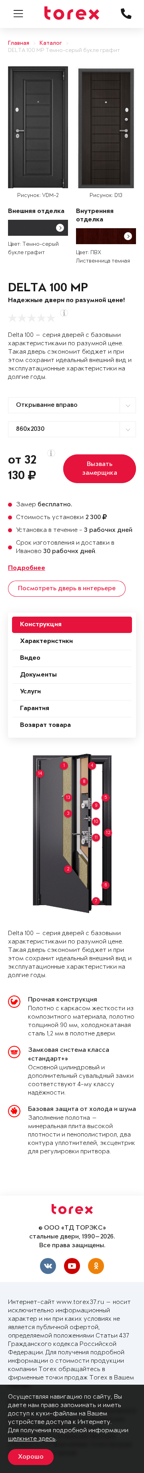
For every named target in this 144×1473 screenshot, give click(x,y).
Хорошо (31, 1457)
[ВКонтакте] (48, 1266)
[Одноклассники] (96, 1266)
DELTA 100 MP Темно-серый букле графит (64, 51)
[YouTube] (72, 1266)
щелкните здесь (32, 1438)
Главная (18, 43)
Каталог (51, 43)
